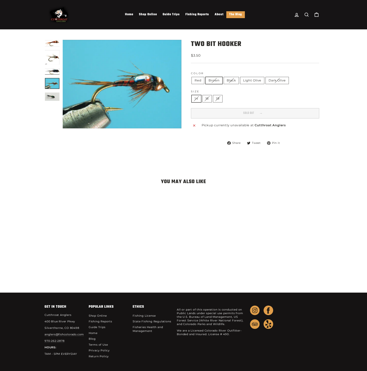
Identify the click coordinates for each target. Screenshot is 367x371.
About (219, 14)
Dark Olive (277, 80)
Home (129, 14)
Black (231, 80)
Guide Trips (171, 14)
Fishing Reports (197, 14)
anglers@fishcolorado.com (64, 334)
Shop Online (148, 14)
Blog (92, 338)
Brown (214, 80)
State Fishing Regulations (152, 321)
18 (217, 98)
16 (207, 98)
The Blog (235, 14)
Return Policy (99, 356)
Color (197, 73)
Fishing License (144, 315)
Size (195, 91)
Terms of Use (98, 344)
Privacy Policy (99, 350)
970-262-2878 (55, 340)
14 (196, 98)
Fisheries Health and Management (148, 329)
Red (198, 80)
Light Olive (252, 80)
